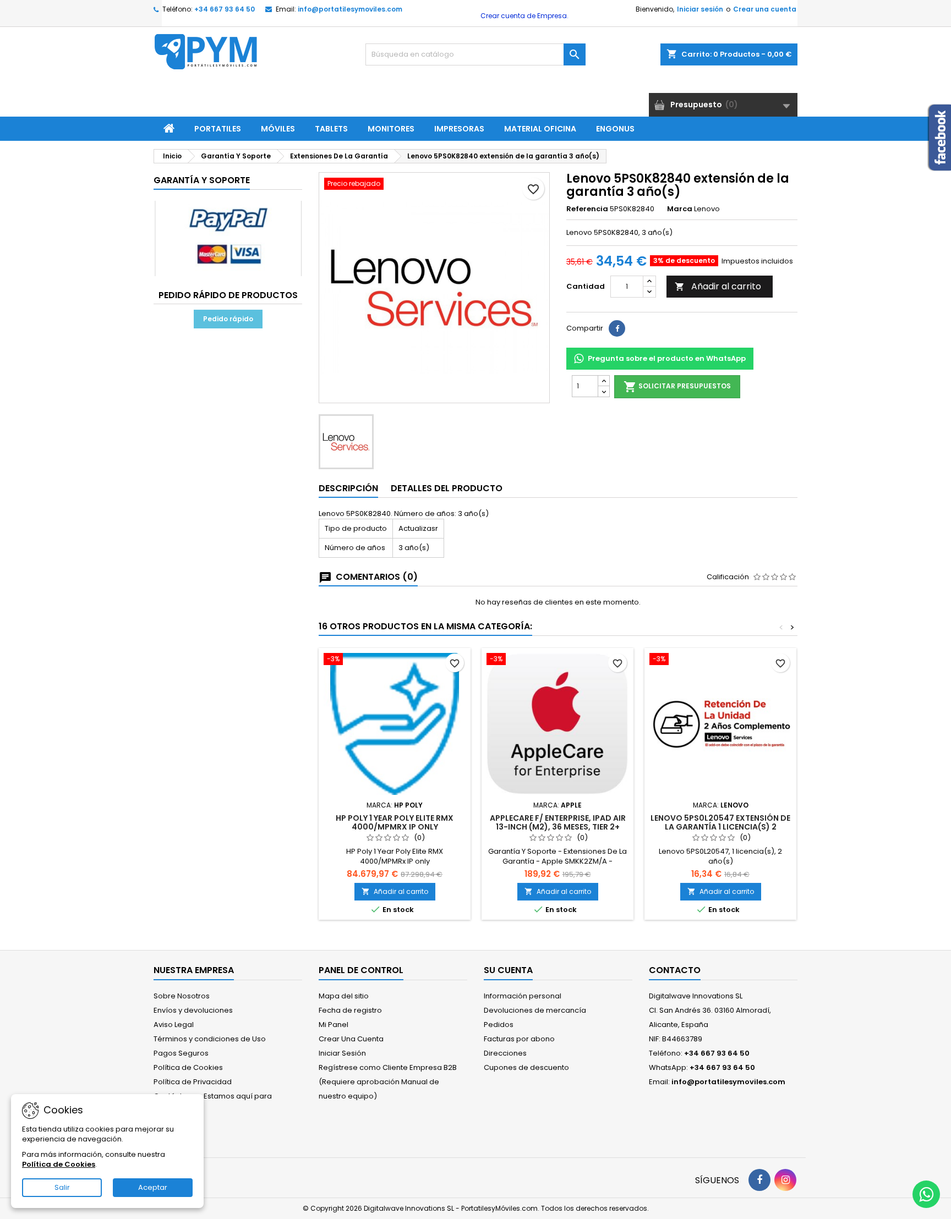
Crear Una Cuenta (351, 1039)
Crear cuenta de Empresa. (524, 15)
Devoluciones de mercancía (535, 1010)
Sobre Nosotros (182, 996)
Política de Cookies (188, 1067)
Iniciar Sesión (342, 1053)
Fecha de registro (350, 1010)
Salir (62, 1187)
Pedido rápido (228, 318)
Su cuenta (508, 970)
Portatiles (217, 128)
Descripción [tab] (348, 488)
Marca (679, 209)
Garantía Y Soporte (202, 180)
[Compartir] (617, 328)
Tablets (331, 128)
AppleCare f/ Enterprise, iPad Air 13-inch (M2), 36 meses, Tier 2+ (558, 822)
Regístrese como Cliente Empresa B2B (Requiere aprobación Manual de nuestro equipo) (388, 1081)
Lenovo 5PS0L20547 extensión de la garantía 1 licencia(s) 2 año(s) (720, 826)
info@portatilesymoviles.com (350, 9)
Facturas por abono (519, 1039)
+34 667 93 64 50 (224, 9)
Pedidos (498, 1024)
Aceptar (152, 1187)
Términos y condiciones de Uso (210, 1039)
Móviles (278, 128)
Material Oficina (540, 128)
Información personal (522, 996)
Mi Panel (333, 1024)
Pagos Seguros (181, 1053)
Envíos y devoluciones (193, 1010)
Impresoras (459, 128)
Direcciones (505, 1053)
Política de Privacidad (193, 1082)
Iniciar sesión (700, 9)
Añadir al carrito (718, 286)
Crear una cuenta (764, 9)
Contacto (675, 970)
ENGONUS (615, 128)
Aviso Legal (174, 1024)
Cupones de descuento (526, 1067)
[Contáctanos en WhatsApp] (926, 1194)
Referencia (587, 209)
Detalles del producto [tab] (446, 488)
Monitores (391, 128)
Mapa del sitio (344, 996)
